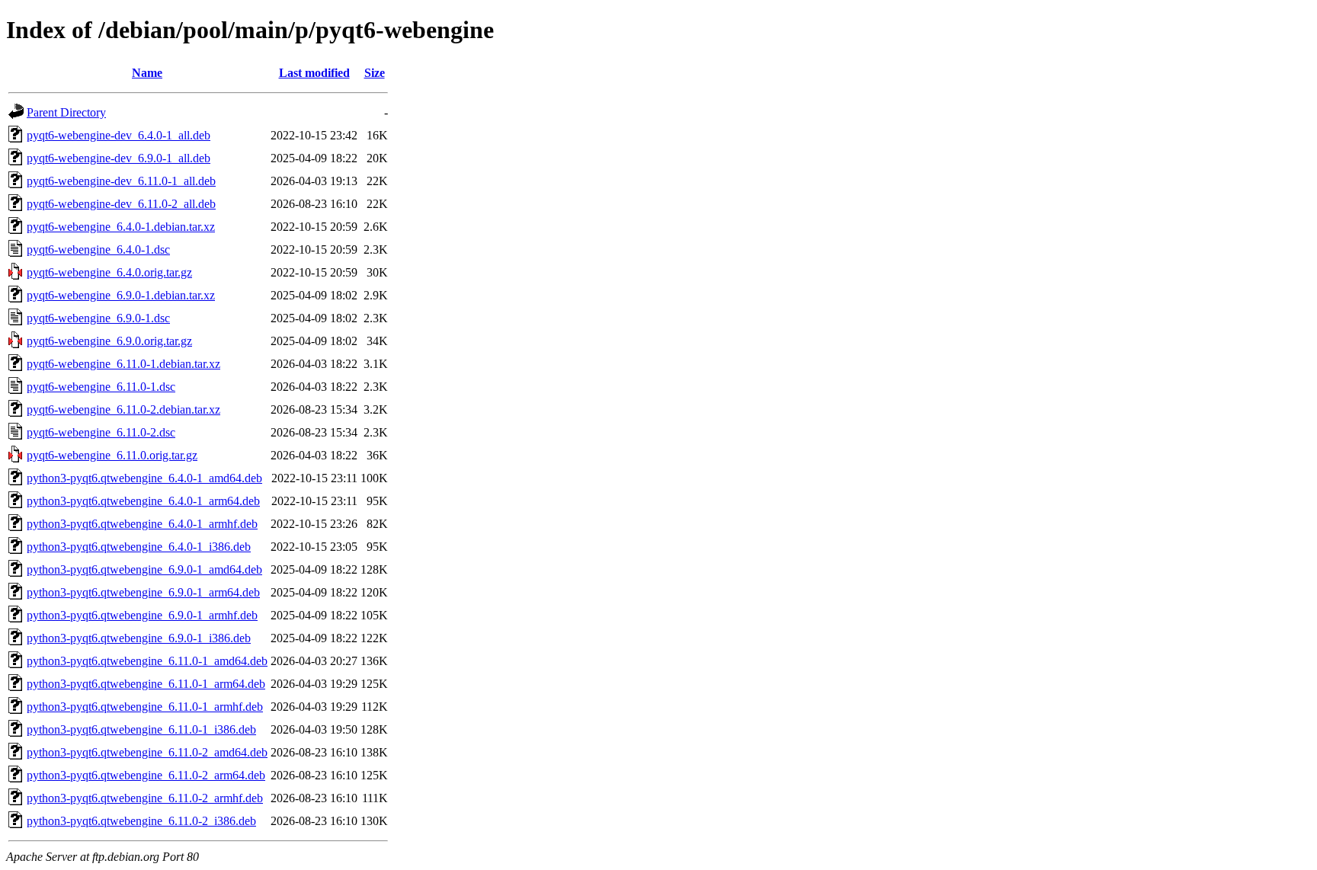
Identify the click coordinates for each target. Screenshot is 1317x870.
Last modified (314, 72)
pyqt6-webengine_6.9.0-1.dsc (98, 318)
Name (147, 72)
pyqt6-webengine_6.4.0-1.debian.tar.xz (121, 226)
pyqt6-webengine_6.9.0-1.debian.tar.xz (121, 295)
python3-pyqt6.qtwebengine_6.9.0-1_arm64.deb (143, 592)
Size (374, 72)
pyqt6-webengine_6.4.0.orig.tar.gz (109, 272)
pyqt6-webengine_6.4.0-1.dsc (98, 249)
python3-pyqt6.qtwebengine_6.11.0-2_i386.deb (141, 820)
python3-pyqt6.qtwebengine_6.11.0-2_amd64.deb (147, 752)
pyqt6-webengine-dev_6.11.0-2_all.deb (121, 203)
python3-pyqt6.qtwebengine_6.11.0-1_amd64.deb (147, 660)
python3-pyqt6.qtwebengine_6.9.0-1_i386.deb (139, 638)
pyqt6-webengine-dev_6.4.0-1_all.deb (118, 135)
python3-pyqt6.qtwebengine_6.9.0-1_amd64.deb (144, 569)
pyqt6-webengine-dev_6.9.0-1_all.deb (118, 158)
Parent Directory (66, 112)
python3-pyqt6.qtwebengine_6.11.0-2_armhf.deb (145, 798)
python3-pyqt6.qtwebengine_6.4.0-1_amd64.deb (144, 478)
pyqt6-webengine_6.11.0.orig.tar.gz (112, 455)
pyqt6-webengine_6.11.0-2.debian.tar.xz (123, 409)
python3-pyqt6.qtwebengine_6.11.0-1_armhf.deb (145, 706)
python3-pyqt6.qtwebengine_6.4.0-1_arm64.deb (143, 500)
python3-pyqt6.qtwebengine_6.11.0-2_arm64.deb (146, 775)
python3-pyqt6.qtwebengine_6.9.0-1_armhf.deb (142, 615)
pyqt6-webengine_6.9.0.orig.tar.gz (109, 340)
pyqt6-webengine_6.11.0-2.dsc (101, 432)
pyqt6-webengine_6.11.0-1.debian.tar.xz (123, 363)
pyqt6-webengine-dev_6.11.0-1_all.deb (121, 180)
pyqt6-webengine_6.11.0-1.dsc (101, 386)
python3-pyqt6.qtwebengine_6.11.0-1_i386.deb (141, 729)
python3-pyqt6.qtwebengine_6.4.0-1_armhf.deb (142, 523)
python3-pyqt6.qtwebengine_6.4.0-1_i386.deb (139, 546)
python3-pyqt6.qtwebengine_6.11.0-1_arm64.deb (146, 683)
